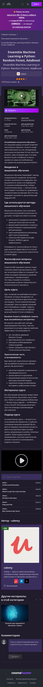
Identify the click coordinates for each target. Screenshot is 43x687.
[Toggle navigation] (3, 4)
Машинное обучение (27, 120)
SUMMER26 (16, 24)
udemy (8, 567)
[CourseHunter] (9, 4)
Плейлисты (11, 683)
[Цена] (28, 4)
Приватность (22, 683)
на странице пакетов (21, 27)
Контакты (9, 679)
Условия (33, 683)
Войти (36, 4)
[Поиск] (22, 4)
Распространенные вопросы (26, 679)
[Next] (40, 599)
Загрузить (12, 110)
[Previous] (36, 599)
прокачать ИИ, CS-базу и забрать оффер (21, 16)
